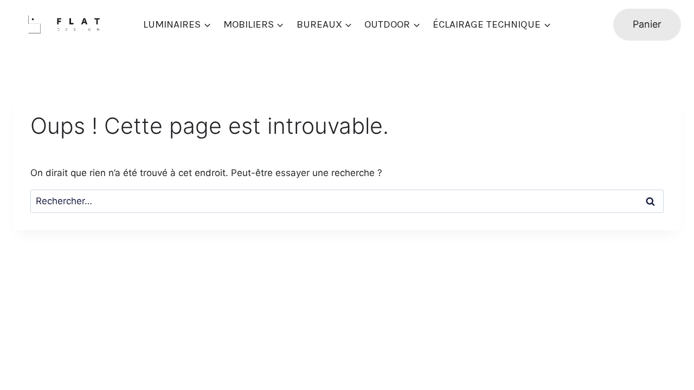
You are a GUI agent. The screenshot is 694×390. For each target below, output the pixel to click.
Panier (647, 24)
